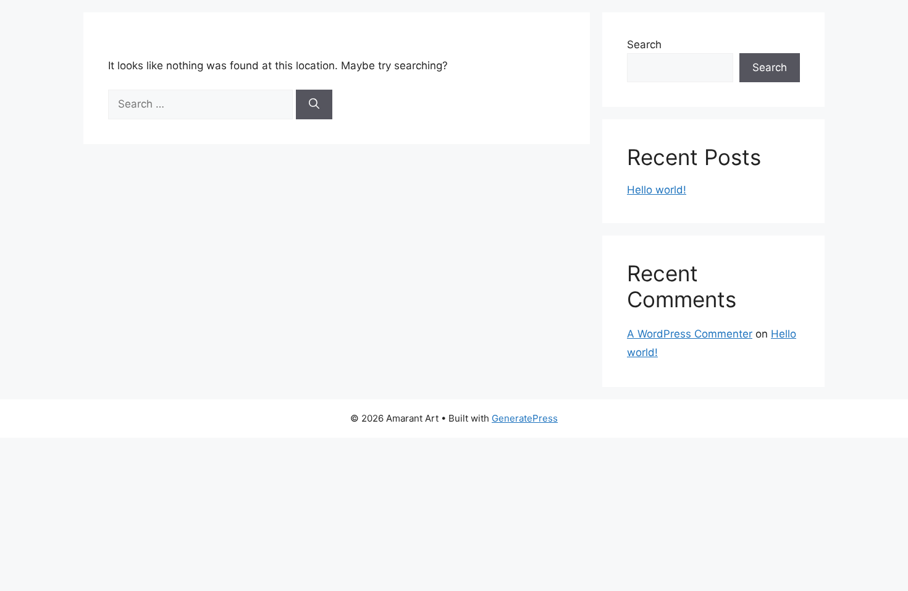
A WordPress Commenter (689, 334)
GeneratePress (525, 418)
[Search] (314, 104)
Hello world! (656, 190)
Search (644, 44)
